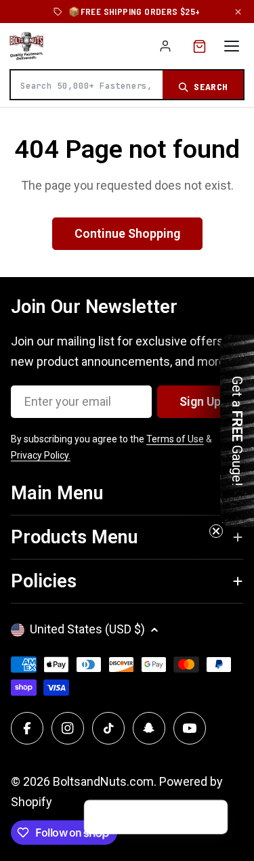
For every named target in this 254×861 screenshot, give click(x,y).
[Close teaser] (216, 531)
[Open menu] (232, 46)
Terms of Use (175, 439)
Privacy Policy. (40, 455)
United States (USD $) (87, 629)
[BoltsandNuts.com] (26, 46)
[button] (212, 817)
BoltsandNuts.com (103, 781)
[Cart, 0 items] (199, 46)
